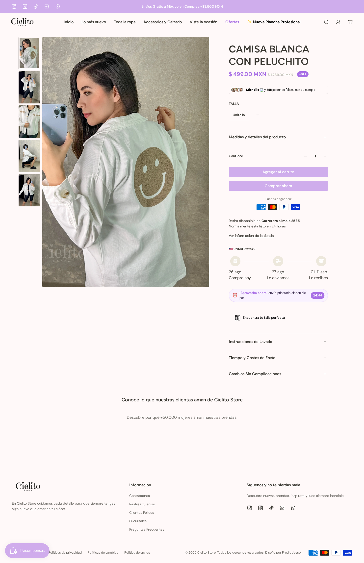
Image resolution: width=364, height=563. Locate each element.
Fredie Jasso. (292, 552)
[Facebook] (25, 6)
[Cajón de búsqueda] (326, 22)
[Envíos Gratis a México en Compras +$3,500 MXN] (182, 6)
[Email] (46, 6)
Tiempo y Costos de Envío (252, 357)
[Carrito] (350, 22)
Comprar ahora (278, 185)
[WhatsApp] (57, 6)
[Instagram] (14, 6)
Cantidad (236, 156)
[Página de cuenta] (338, 22)
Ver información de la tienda (251, 235)
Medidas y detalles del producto (257, 137)
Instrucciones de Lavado (250, 341)
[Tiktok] (35, 6)
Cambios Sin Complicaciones (255, 373)
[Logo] (22, 22)
